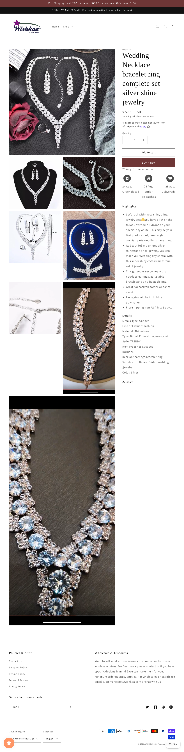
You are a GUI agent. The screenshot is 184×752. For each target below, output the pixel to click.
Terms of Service (18, 680)
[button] (157, 27)
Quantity (126, 133)
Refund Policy (17, 674)
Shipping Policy (18, 667)
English (49, 738)
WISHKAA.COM (151, 744)
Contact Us (15, 661)
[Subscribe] (70, 707)
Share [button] (129, 382)
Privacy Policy (17, 686)
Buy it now (149, 162)
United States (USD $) (23, 738)
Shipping (127, 116)
